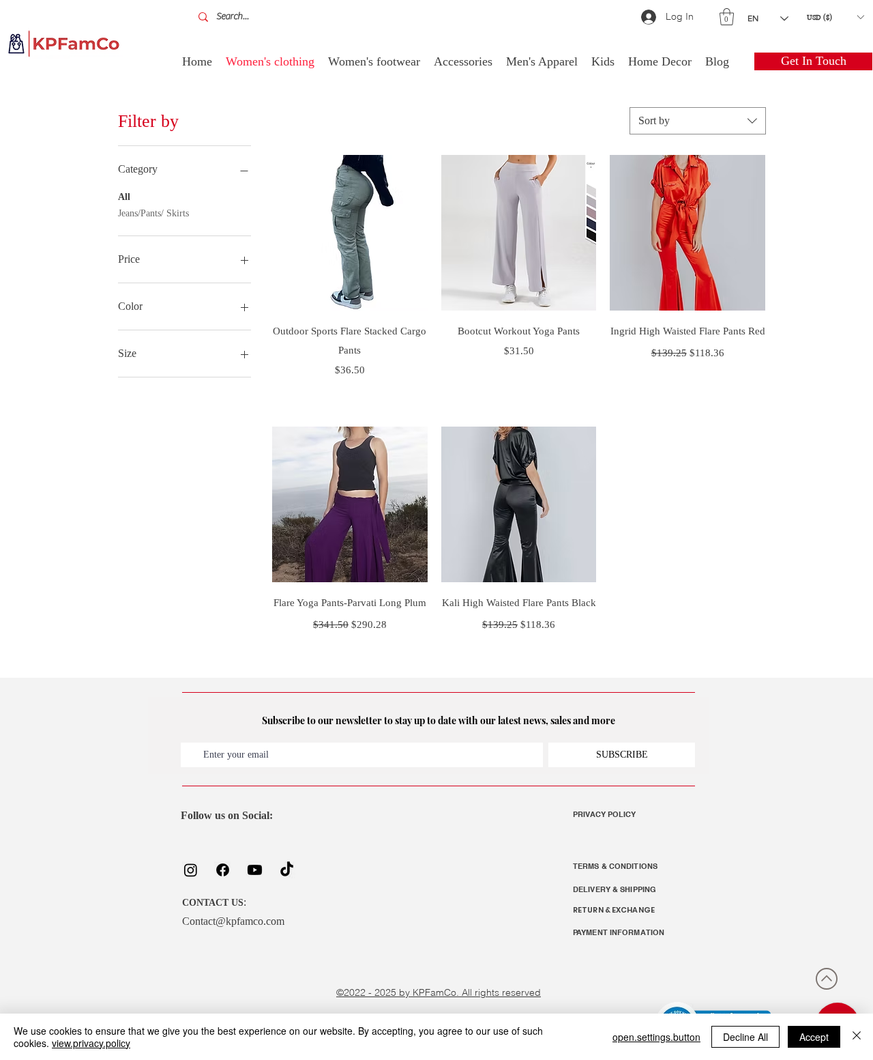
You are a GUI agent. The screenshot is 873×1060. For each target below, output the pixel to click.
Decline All (745, 1037)
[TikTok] (286, 869)
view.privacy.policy (91, 1043)
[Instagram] (190, 869)
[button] (727, 16)
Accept (814, 1037)
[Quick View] (350, 233)
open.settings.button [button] (656, 1037)
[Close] (856, 1037)
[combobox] (698, 120)
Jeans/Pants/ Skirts (153, 213)
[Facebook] (222, 869)
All (124, 197)
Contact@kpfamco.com (233, 921)
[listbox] (835, 17)
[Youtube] (254, 869)
